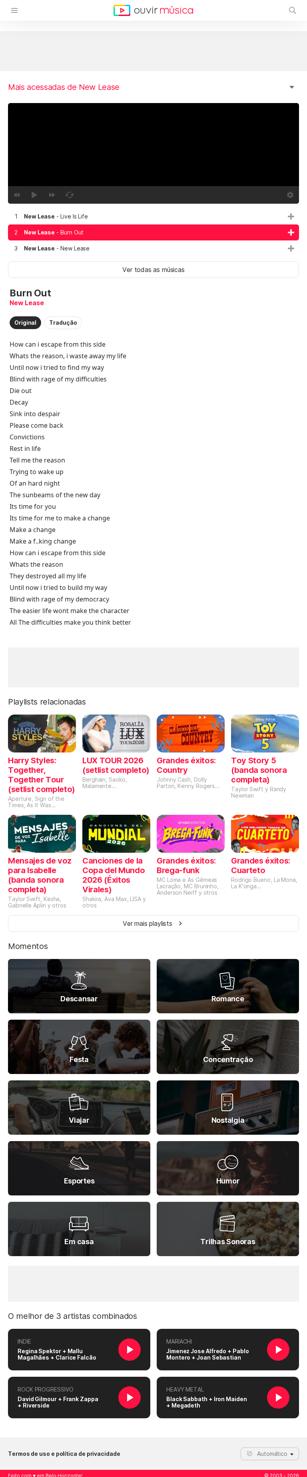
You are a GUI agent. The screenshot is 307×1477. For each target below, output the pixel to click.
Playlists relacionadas (47, 702)
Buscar (292, 10)
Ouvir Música (153, 10)
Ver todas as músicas (153, 270)
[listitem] (153, 216)
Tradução (63, 322)
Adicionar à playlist (291, 216)
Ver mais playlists (147, 923)
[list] (153, 232)
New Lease (27, 303)
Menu (14, 10)
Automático (272, 1453)
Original (25, 322)
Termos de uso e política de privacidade (64, 1454)
